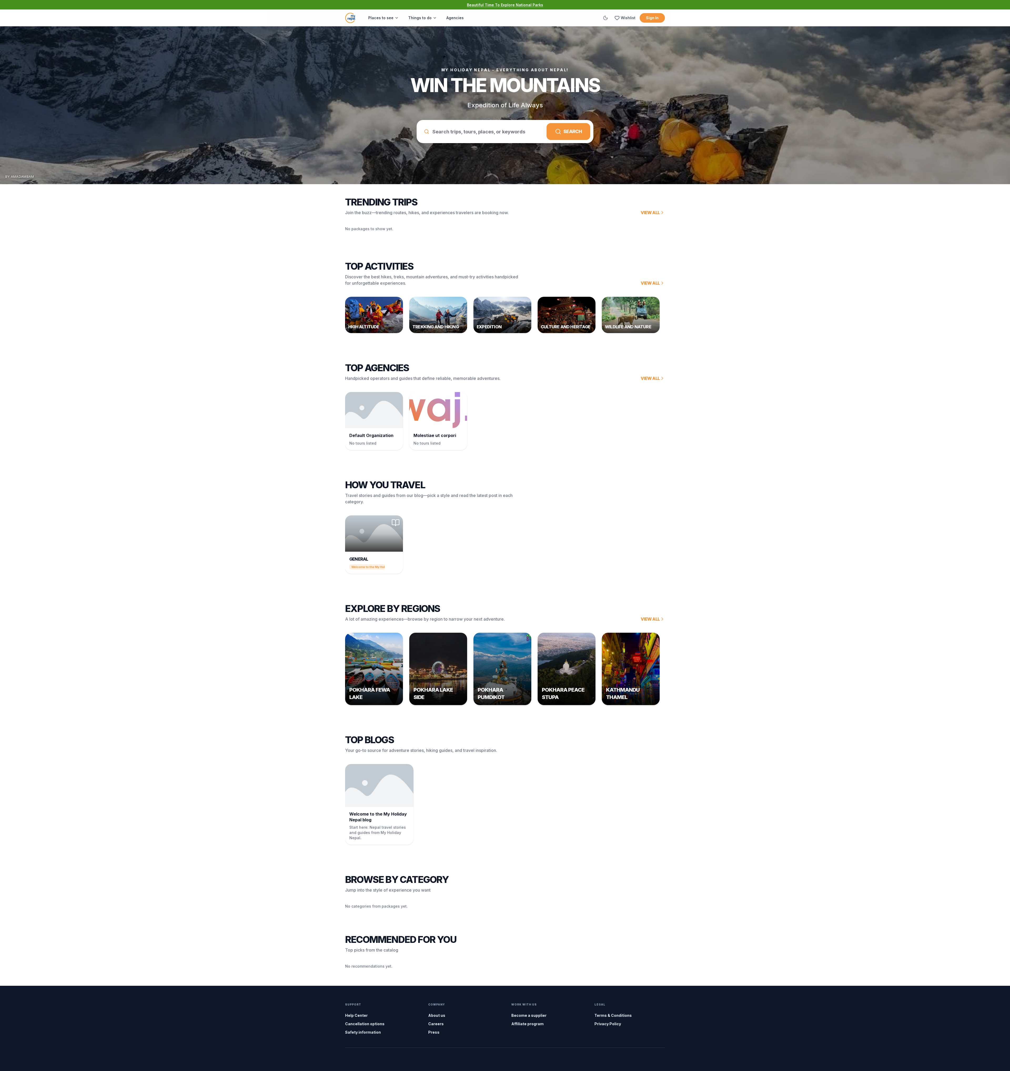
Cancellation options (365, 1024)
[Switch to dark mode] (605, 18)
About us (436, 1015)
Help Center (356, 1015)
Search (572, 131)
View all (650, 212)
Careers (436, 1024)
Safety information (363, 1032)
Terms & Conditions (613, 1015)
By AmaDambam (19, 177)
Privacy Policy (607, 1024)
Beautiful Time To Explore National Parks (505, 5)
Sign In (652, 18)
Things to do (420, 18)
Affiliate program (527, 1024)
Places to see (380, 18)
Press (434, 1032)
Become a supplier (529, 1015)
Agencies (455, 18)
